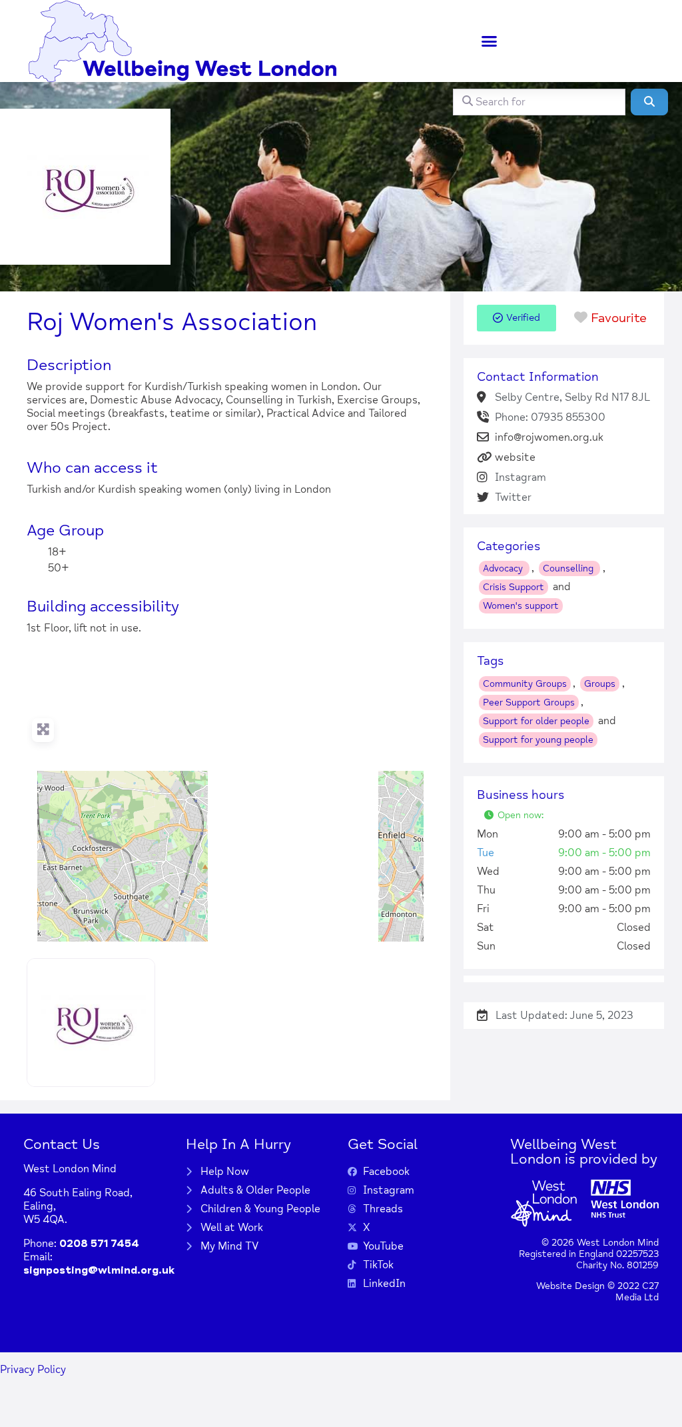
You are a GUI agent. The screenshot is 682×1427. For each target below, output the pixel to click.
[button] (489, 41)
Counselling (569, 568)
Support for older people (536, 721)
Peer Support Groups (529, 702)
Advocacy (504, 568)
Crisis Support (513, 587)
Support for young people (538, 740)
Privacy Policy (33, 1369)
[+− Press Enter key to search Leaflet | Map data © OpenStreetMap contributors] (225, 803)
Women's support (521, 605)
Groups (599, 683)
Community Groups (525, 683)
